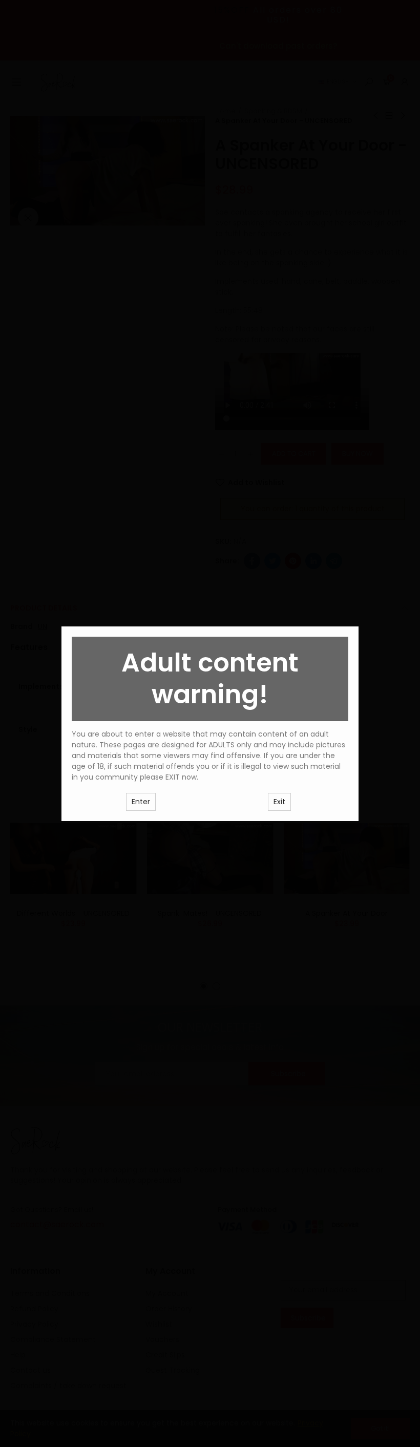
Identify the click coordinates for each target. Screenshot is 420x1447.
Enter (141, 801)
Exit (279, 801)
